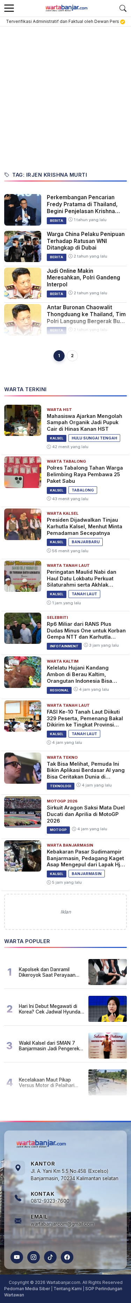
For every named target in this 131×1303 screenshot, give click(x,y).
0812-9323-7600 (50, 1201)
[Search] (123, 8)
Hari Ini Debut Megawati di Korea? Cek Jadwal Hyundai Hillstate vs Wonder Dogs (50, 1009)
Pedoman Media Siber (27, 1288)
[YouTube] (16, 1257)
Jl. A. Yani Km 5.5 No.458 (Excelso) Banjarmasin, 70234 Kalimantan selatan (74, 1175)
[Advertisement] (65, 95)
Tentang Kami (67, 1288)
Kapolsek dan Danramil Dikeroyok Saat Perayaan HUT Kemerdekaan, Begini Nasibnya (48, 972)
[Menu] (9, 8)
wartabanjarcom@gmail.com (62, 1224)
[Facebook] (67, 1257)
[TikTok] (50, 1257)
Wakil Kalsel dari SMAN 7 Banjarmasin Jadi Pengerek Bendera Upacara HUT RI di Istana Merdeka (49, 1045)
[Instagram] (33, 1257)
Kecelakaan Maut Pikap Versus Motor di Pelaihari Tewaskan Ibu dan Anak (46, 1082)
